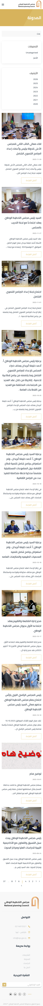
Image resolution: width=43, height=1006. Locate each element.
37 (4, 881)
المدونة (27, 959)
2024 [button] (35, 87)
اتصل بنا (27, 967)
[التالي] (21, 885)
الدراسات (26, 963)
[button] (3, 4)
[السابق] (39, 881)
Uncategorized (32, 52)
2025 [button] (35, 83)
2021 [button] (35, 100)
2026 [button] (35, 79)
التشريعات (26, 955)
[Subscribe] (4, 985)
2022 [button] (35, 96)
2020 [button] (35, 104)
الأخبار (35, 58)
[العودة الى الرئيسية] (29, 4)
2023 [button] (35, 91)
